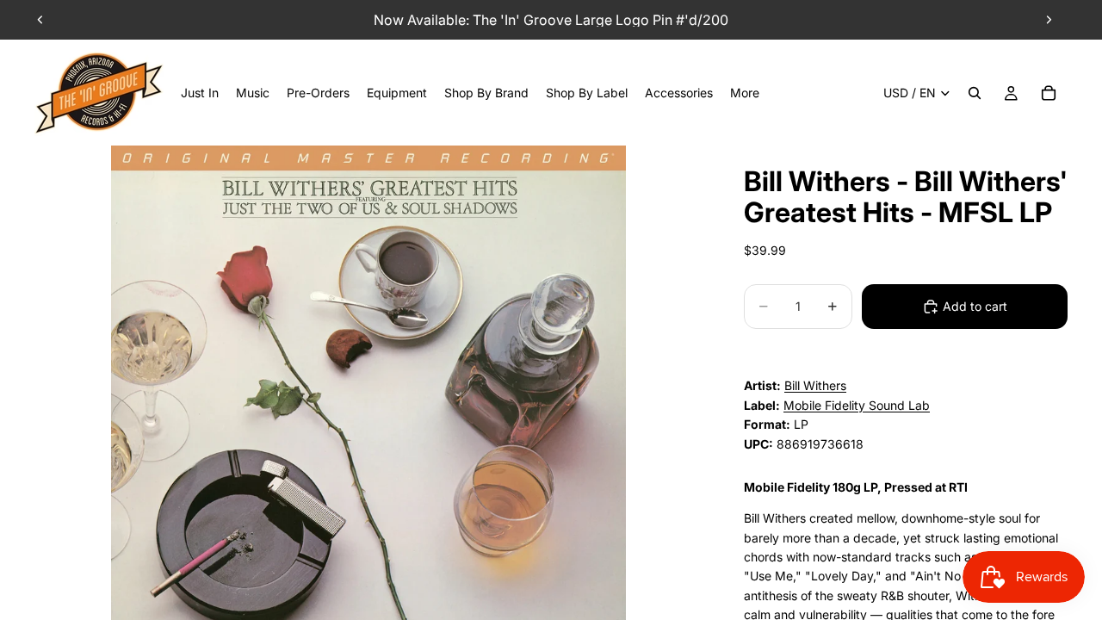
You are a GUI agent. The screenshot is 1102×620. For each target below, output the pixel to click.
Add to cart (975, 306)
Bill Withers (815, 385)
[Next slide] (1049, 20)
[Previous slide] (40, 20)
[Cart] (1049, 93)
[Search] (975, 93)
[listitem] (744, 93)
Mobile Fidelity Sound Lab (856, 405)
